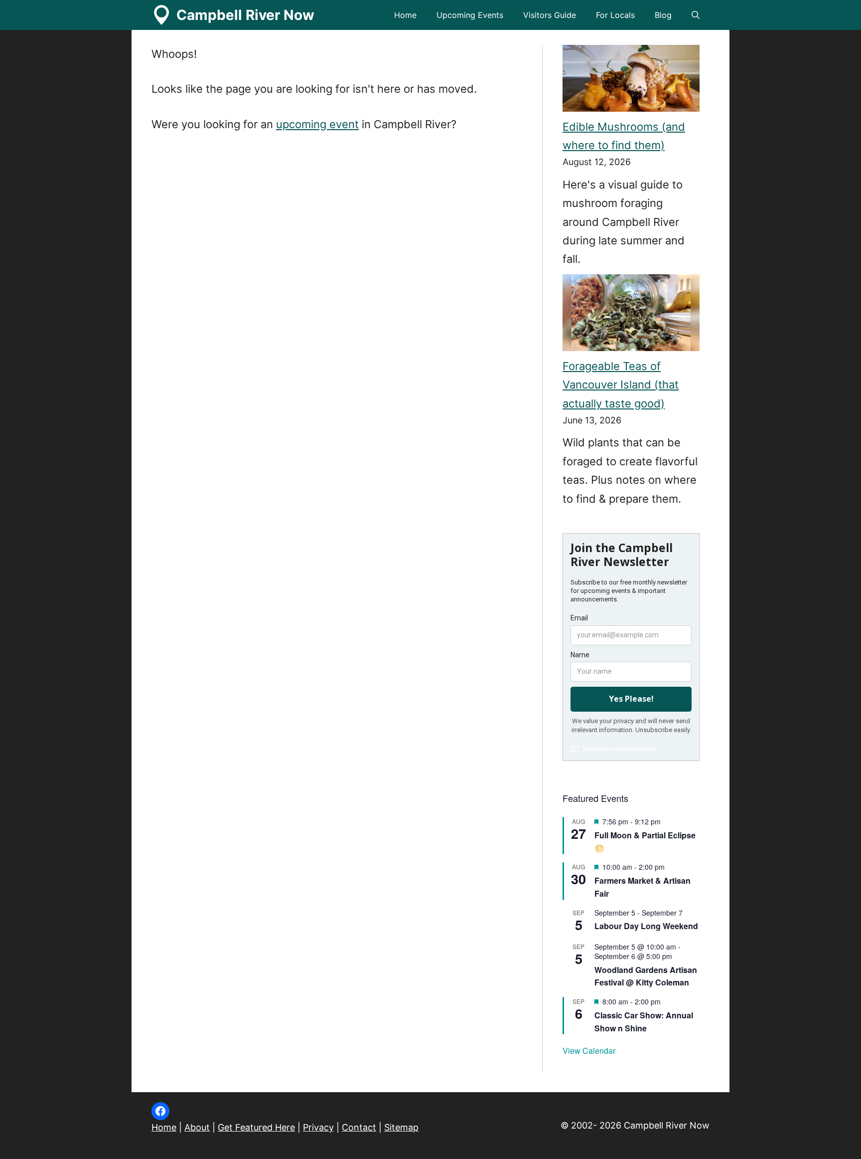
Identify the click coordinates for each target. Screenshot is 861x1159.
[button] (696, 15)
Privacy (318, 1127)
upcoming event (317, 124)
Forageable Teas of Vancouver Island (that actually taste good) (621, 385)
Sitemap (401, 1127)
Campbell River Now (245, 14)
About (197, 1127)
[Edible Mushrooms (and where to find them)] (631, 81)
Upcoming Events (469, 15)
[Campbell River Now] (161, 15)
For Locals (615, 15)
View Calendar (589, 1050)
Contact (359, 1127)
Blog (663, 15)
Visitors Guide (549, 15)
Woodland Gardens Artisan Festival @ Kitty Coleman (645, 976)
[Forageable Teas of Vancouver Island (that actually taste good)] (631, 315)
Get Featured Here (256, 1127)
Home (405, 15)
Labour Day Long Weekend (646, 926)
